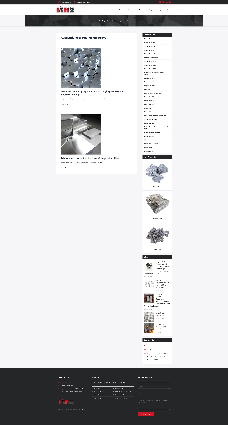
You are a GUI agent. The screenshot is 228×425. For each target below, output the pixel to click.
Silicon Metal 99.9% (150, 69)
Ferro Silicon (148, 89)
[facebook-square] (160, 2)
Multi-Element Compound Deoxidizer (155, 115)
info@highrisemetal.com (84, 2)
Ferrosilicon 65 (149, 104)
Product (131, 10)
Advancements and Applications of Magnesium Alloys (90, 158)
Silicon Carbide (149, 136)
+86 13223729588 (66, 2)
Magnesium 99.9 (149, 82)
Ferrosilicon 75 (149, 97)
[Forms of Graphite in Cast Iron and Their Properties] (149, 284)
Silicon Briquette (149, 112)
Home (113, 10)
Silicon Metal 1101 (149, 42)
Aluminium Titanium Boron (152, 132)
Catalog (158, 10)
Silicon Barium (148, 140)
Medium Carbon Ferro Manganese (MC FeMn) (156, 128)
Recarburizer (148, 147)
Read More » (65, 104)
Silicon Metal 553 (149, 46)
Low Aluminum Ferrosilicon (152, 93)
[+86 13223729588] (151, 345)
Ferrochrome (148, 151)
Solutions (142, 10)
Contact (167, 10)
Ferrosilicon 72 (149, 100)
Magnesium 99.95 (149, 85)
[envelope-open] (74, 2)
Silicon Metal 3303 (150, 65)
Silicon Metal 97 (149, 50)
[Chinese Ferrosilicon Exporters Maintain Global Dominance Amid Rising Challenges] (149, 298)
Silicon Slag (147, 108)
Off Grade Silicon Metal (151, 57)
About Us (121, 10)
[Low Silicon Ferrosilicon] (149, 317)
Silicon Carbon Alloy (150, 119)
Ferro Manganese (149, 123)
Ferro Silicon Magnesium (152, 144)
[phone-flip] (59, 2)
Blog (150, 10)
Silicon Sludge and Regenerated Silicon (163, 326)
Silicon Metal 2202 (150, 61)
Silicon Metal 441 (149, 54)
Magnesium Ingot (149, 78)
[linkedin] (163, 2)
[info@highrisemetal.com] (154, 349)
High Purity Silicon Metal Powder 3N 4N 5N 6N (156, 73)
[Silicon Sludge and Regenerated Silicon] (149, 328)
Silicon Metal (148, 39)
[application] (135, 10)
